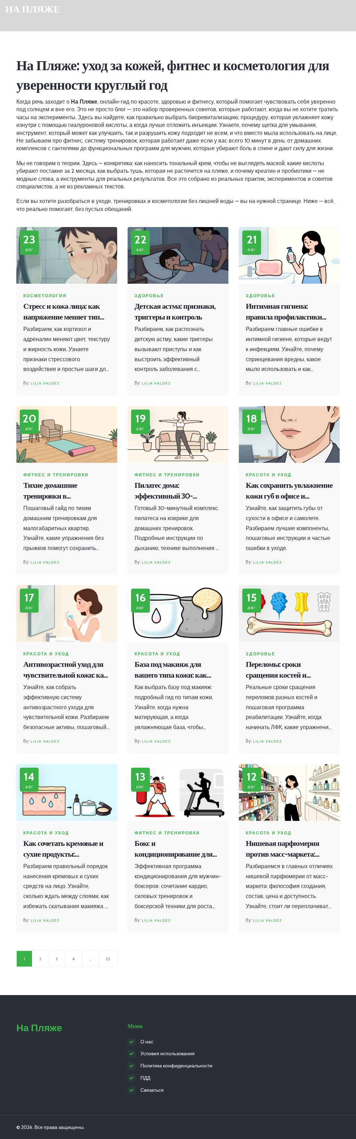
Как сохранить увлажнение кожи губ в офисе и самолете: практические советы (289, 491)
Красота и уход (269, 475)
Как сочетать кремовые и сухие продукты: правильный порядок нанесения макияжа (63, 849)
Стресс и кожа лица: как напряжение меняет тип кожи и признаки (61, 312)
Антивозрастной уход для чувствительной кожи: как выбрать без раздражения (65, 670)
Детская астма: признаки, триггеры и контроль (175, 311)
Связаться (152, 1090)
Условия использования (167, 1053)
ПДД (145, 1078)
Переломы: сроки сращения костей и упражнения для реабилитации (276, 670)
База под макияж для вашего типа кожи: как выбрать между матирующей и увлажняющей (171, 670)
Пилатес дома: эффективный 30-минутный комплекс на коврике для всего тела (172, 491)
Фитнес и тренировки (56, 475)
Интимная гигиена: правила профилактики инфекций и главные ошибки (284, 312)
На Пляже (32, 9)
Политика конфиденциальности (176, 1066)
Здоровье (149, 296)
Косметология (45, 296)
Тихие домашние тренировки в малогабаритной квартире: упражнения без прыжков (65, 491)
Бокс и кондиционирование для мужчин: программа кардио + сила (173, 849)
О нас (146, 1042)
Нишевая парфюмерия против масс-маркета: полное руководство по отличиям (282, 849)
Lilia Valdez (45, 383)
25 (108, 958)
